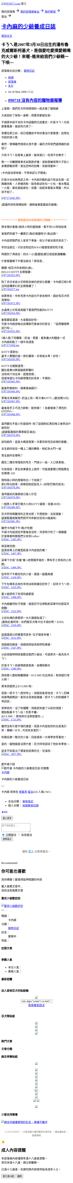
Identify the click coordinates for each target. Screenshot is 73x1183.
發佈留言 (7, 839)
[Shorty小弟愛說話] (36, 1064)
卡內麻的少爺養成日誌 (28, 26)
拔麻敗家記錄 (30, 805)
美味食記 (27, 801)
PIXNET (16, 1132)
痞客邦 (23, 791)
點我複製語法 (36, 1005)
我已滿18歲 (8, 1176)
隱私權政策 (60, 1132)
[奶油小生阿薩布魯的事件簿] (36, 1107)
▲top (4, 811)
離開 (19, 1176)
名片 (11, 85)
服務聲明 (36, 1135)
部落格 (12, 81)
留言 (30, 791)
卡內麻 (5, 772)
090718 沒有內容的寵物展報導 (35, 100)
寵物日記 (29, 70)
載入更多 (7, 818)
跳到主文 (6, 36)
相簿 (11, 77)
